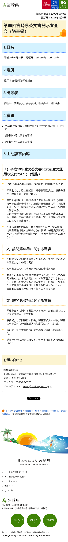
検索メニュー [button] (62, 7)
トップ (9, 411)
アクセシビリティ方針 (15, 476)
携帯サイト (10, 486)
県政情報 (18, 411)
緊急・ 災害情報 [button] (46, 4)
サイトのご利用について (16, 472)
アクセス (33, 520)
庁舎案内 (50, 520)
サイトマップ (11, 481)
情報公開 (46, 411)
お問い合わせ (17, 520)
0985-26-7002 (19, 378)
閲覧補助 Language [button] (55, 7)
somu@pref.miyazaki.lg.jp (37, 386)
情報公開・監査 (32, 411)
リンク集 (9, 490)
